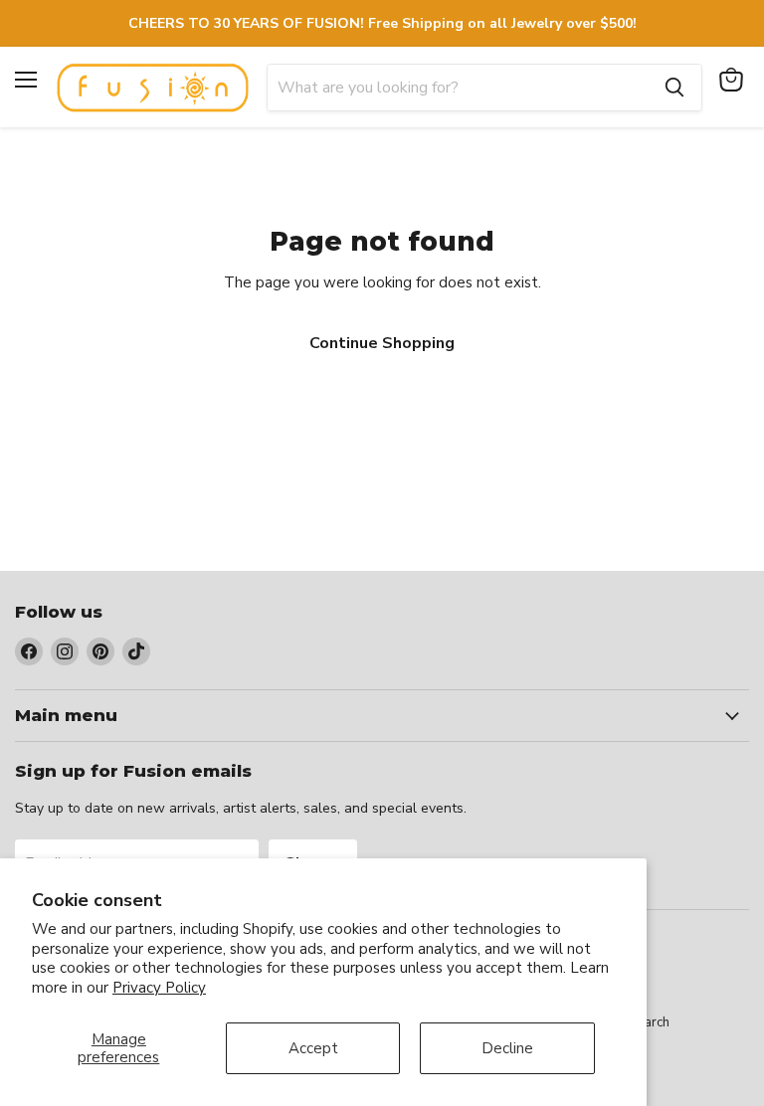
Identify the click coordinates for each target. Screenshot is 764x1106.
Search (649, 1022)
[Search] (674, 87)
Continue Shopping (382, 343)
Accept (313, 1048)
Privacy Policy (159, 988)
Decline (507, 1048)
